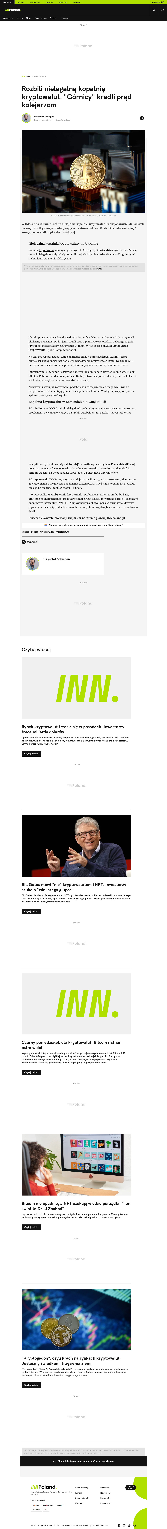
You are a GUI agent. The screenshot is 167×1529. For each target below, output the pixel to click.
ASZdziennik (35, 2)
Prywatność (105, 1503)
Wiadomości (8, 18)
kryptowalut (46, 250)
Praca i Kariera (41, 18)
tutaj (99, 268)
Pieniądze (54, 18)
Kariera (78, 1492)
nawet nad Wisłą (121, 412)
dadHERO (63, 2)
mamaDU (49, 2)
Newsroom (105, 1492)
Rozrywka (76, 2)
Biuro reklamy (81, 1487)
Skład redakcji (81, 1498)
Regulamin (105, 1498)
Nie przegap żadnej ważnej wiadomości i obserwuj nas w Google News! (86, 524)
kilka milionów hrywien (98, 371)
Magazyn (64, 18)
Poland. (7, 2)
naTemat (21, 2)
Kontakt (79, 1503)
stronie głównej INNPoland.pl (105, 518)
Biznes (28, 18)
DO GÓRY (130, 1487)
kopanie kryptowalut (122, 483)
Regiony (19, 18)
